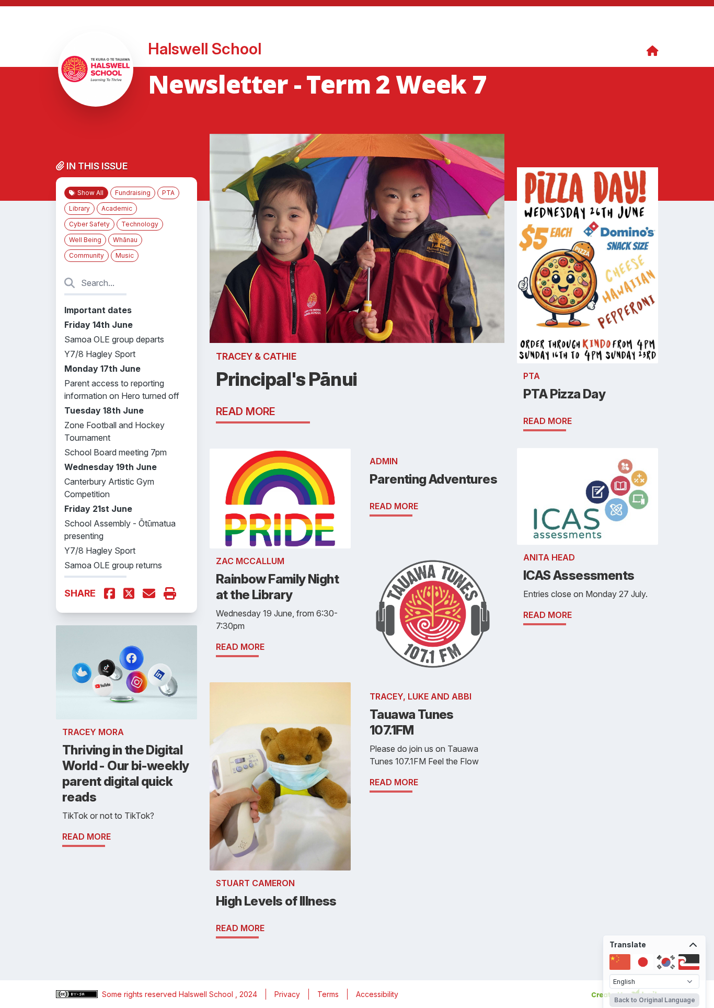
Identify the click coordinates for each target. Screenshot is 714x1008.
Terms (328, 994)
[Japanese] (642, 962)
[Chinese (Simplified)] (619, 962)
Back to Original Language (654, 1000)
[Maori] (688, 962)
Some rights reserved (140, 994)
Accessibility (377, 994)
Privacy (287, 994)
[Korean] (665, 962)
